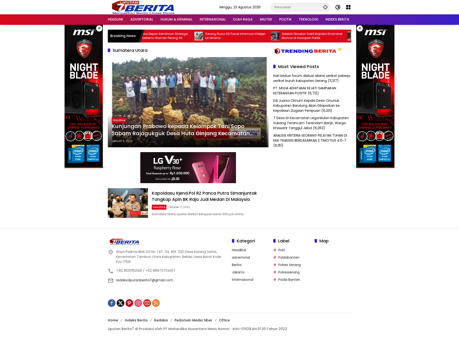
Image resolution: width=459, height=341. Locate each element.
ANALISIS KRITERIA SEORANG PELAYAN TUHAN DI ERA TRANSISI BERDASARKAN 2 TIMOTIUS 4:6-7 (310, 138)
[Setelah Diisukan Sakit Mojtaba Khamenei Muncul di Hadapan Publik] (262, 36)
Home (113, 320)
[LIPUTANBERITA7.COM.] (142, 7)
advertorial (241, 257)
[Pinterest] (129, 303)
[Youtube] (147, 303)
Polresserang (289, 272)
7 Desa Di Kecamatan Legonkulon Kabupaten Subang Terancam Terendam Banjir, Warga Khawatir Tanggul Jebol (311, 123)
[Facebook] (111, 303)
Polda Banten (289, 279)
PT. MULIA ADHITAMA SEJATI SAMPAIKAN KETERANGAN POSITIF (304, 91)
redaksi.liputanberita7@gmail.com (144, 280)
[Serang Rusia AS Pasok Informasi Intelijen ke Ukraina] (185, 36)
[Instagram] (138, 303)
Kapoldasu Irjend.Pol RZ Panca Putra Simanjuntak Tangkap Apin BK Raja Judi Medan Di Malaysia (204, 196)
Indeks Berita (136, 320)
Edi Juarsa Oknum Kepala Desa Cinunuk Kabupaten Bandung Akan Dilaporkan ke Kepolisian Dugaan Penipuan (306, 105)
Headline (119, 120)
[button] (325, 7)
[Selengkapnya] (167, 241)
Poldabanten (289, 257)
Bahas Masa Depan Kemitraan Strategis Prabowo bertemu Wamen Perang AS (145, 36)
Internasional (242, 279)
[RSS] (156, 303)
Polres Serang (289, 264)
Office (224, 320)
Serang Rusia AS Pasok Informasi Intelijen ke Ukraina (222, 36)
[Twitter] (120, 303)
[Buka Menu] (348, 7)
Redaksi (161, 320)
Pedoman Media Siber (193, 320)
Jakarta (238, 272)
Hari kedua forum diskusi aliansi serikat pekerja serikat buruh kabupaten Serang (311, 78)
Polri (281, 250)
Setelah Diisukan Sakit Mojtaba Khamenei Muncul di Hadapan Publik (299, 36)
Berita (236, 264)
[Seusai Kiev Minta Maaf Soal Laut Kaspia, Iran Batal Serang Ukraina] (338, 36)
